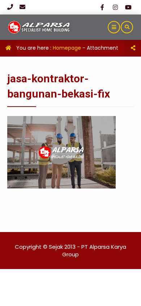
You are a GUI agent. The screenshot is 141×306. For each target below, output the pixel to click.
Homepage (67, 47)
